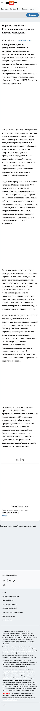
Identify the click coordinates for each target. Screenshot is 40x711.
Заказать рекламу (28, 9)
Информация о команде (9, 604)
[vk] (17, 459)
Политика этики (7, 620)
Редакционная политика (9, 608)
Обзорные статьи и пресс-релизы (12, 612)
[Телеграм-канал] (10, 581)
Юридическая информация (10, 596)
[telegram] (24, 459)
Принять (32, 15)
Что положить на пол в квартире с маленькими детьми (15, 512)
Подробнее (6, 643)
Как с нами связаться (8, 616)
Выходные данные (7, 600)
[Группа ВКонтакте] (4, 581)
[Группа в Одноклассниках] (7, 581)
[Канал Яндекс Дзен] (13, 581)
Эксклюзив (4, 9)
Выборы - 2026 (15, 9)
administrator (24, 40)
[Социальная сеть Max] (4, 585)
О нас (4, 592)
